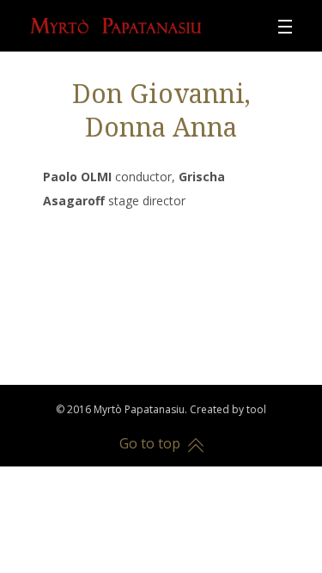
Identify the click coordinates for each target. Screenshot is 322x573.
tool (256, 409)
